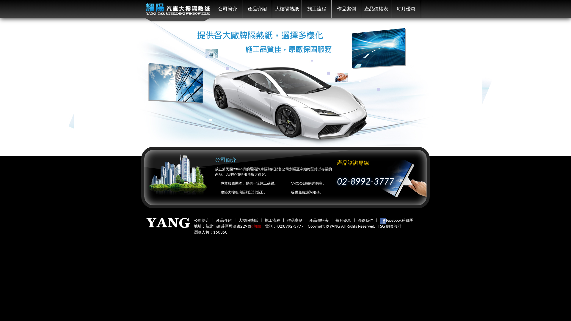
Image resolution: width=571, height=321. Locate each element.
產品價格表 (376, 9)
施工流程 (316, 9)
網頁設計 (393, 227)
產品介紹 (257, 9)
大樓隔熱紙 (287, 9)
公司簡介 (227, 9)
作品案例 (346, 9)
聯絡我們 (365, 221)
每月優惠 (405, 9)
